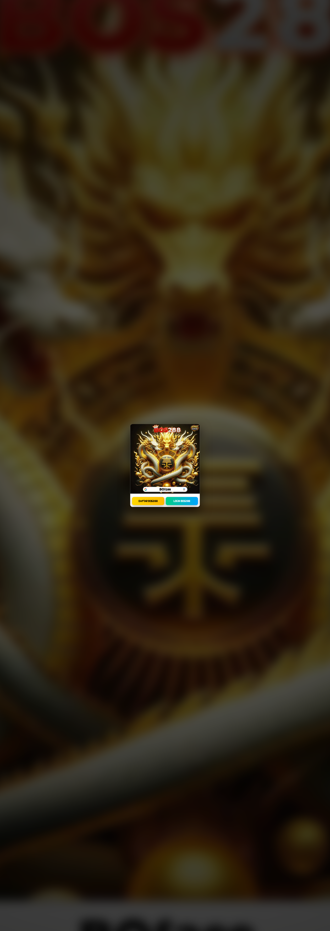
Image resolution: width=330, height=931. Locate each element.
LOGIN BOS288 (181, 501)
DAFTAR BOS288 (148, 501)
